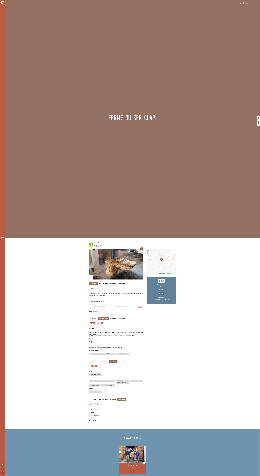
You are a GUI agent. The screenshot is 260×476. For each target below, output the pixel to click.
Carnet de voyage (246, 3)
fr (251, 3)
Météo (243, 3)
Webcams (240, 3)
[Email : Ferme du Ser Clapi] (163, 293)
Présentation (93, 318)
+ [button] (148, 251)
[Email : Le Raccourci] (132, 471)
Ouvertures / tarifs (103, 283)
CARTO (174, 273)
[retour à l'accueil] (2, 2)
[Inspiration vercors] (258, 121)
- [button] (148, 253)
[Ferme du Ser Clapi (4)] (116, 268)
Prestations (113, 283)
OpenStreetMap (165, 273)
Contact (236, 3)
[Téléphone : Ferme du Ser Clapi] (160, 293)
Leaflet (160, 273)
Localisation (122, 283)
